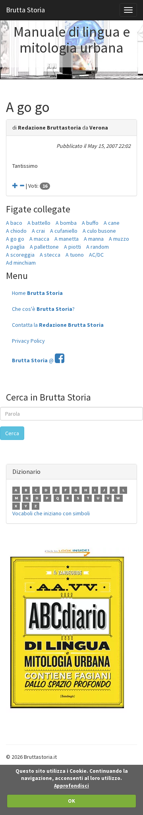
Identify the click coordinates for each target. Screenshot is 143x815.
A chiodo (16, 230)
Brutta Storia (25, 9)
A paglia (15, 246)
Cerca (12, 433)
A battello (38, 222)
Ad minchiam (21, 262)
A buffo (90, 222)
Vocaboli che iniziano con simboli (51, 513)
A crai (38, 230)
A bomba (66, 222)
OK (71, 800)
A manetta (66, 238)
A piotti (72, 246)
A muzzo (119, 238)
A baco (14, 222)
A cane (112, 222)
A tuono (75, 254)
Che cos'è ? (43, 308)
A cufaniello (63, 230)
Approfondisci (71, 785)
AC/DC (96, 254)
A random (97, 246)
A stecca (50, 254)
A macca (39, 238)
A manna (94, 238)
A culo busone (99, 230)
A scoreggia (20, 254)
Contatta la (58, 324)
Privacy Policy (28, 340)
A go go (15, 238)
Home (37, 293)
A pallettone (44, 246)
